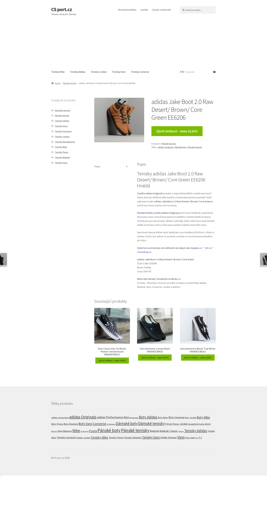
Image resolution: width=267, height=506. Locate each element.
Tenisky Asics (61, 126)
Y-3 (200, 437)
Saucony (181, 431)
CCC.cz (208, 247)
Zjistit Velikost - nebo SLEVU (177, 131)
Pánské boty (180, 147)
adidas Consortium (60, 417)
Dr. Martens (110, 424)
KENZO (208, 424)
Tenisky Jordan (99, 71)
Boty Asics (163, 417)
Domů (57, 83)
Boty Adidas (148, 417)
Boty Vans (85, 424)
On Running (85, 431)
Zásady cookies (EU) (161, 9)
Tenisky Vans (118, 71)
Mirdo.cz (176, 278)
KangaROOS (193, 424)
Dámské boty (127, 423)
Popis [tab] (97, 166)
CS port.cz (61, 9)
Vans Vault (190, 437)
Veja (196, 438)
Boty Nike (203, 417)
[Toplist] (133, 491)
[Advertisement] (133, 42)
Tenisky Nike (58, 71)
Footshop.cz (144, 251)
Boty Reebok (71, 424)
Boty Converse (176, 417)
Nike (76, 430)
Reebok (154, 431)
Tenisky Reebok (62, 157)
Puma (93, 431)
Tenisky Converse (140, 71)
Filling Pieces (172, 423)
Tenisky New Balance (65, 141)
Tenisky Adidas (77, 71)
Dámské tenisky (62, 110)
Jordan (184, 424)
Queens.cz (196, 247)
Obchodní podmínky (127, 9)
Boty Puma (57, 423)
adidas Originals (166, 147)
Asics (126, 417)
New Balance (65, 431)
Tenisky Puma (61, 152)
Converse (99, 424)
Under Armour (168, 437)
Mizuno (54, 431)
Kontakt (144, 9)
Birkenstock (134, 418)
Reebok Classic (168, 431)
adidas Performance (110, 417)
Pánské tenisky (70, 83)
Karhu (201, 424)
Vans (181, 437)
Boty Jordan (190, 417)
